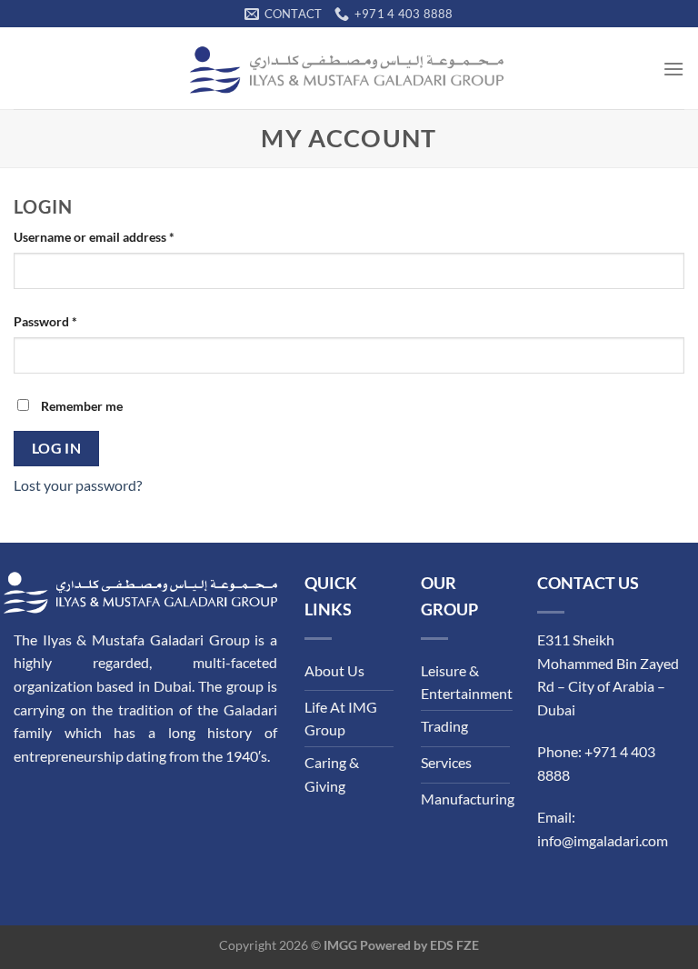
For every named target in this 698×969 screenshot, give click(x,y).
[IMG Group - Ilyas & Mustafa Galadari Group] (349, 68)
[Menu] (673, 68)
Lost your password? (78, 485)
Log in (57, 448)
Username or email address (94, 237)
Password (45, 321)
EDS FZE (454, 945)
